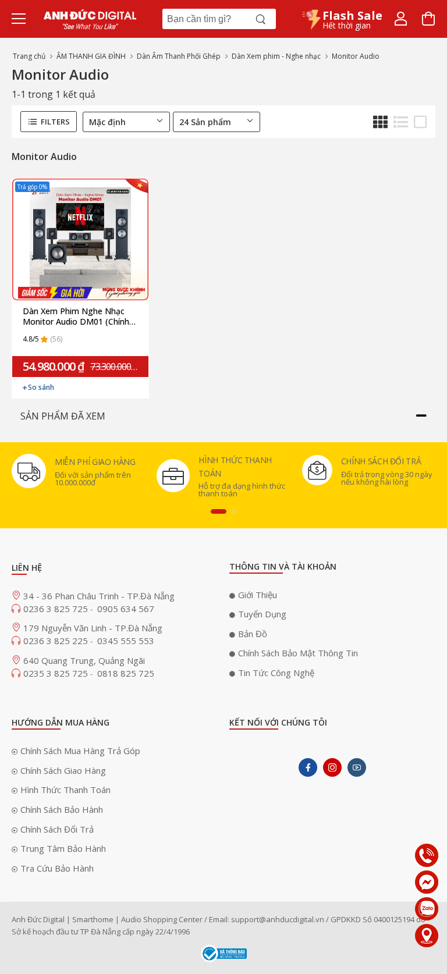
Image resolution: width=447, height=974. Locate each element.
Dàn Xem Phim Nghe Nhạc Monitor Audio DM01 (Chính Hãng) (76, 316)
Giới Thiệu (257, 594)
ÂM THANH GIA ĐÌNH (91, 56)
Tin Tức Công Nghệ (276, 672)
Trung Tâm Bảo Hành (63, 848)
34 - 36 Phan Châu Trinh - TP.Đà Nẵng (99, 596)
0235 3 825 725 (56, 673)
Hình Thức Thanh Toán (65, 789)
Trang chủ (29, 56)
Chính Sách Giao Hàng (63, 770)
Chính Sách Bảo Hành (61, 809)
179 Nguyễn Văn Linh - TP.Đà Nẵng (92, 628)
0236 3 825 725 (56, 608)
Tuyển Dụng (262, 614)
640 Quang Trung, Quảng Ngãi (84, 660)
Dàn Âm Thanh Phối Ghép (179, 56)
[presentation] (218, 511)
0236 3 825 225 (56, 640)
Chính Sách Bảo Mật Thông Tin (298, 653)
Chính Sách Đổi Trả (57, 829)
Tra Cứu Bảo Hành (57, 868)
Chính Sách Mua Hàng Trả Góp (80, 750)
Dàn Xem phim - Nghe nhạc (276, 56)
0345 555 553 (125, 640)
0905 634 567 (125, 608)
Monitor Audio (355, 56)
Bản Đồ (252, 633)
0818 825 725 (125, 673)
